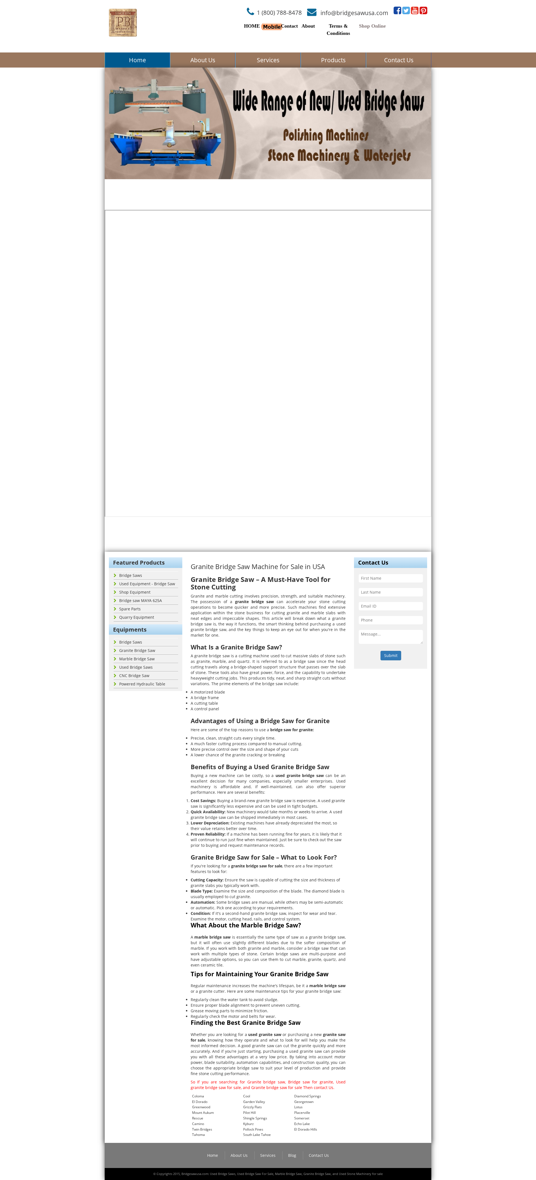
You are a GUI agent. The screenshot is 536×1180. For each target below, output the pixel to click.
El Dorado (199, 1101)
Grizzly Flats (252, 1107)
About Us (202, 60)
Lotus (298, 1107)
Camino (198, 1123)
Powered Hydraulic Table (142, 684)
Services (268, 60)
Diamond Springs (307, 1096)
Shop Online (372, 26)
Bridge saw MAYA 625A (140, 600)
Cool (246, 1096)
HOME (252, 26)
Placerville (302, 1112)
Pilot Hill (249, 1112)
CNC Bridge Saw (134, 675)
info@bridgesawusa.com (354, 12)
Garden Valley (254, 1101)
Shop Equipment (134, 592)
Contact (289, 26)
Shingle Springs (255, 1118)
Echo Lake (302, 1123)
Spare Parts (130, 608)
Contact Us (398, 60)
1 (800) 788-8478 (279, 12)
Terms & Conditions (338, 29)
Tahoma (198, 1134)
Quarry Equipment (136, 617)
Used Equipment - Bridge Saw (147, 583)
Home (137, 60)
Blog (292, 1155)
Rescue (197, 1118)
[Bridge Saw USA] (123, 23)
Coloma (198, 1096)
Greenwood (201, 1107)
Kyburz (248, 1123)
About (308, 26)
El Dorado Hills (305, 1129)
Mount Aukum (203, 1112)
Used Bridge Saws (136, 667)
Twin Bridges (202, 1129)
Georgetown (304, 1101)
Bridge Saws (130, 575)
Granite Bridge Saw (137, 650)
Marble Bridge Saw (137, 658)
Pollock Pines (253, 1129)
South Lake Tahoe (257, 1134)
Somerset (301, 1118)
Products (333, 60)
